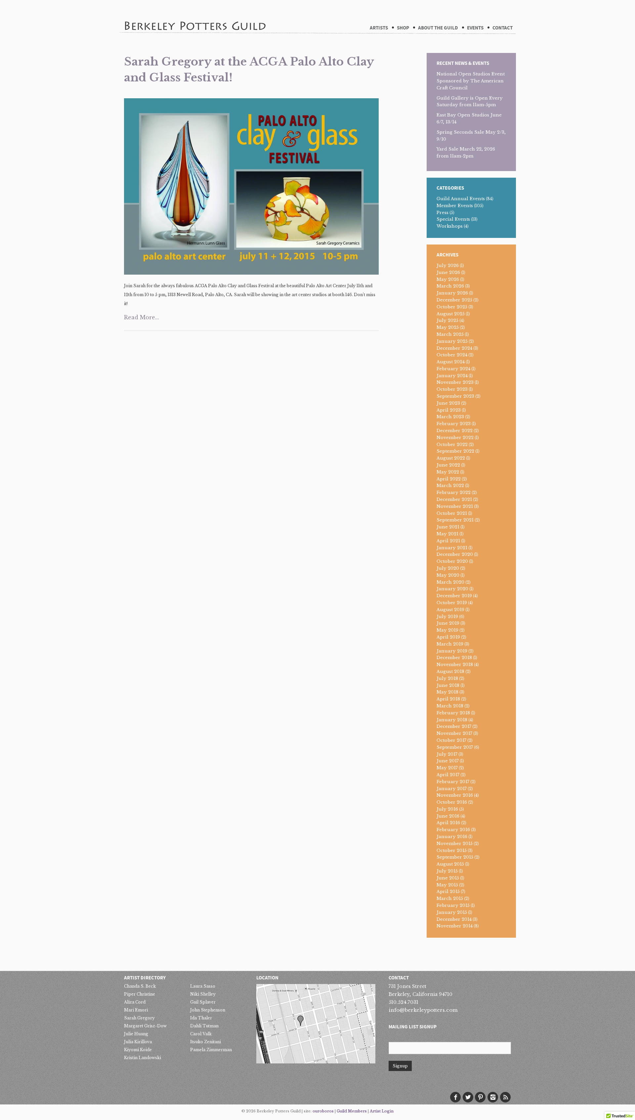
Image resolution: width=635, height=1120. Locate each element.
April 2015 (448, 891)
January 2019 (452, 651)
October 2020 (452, 561)
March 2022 (450, 485)
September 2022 (455, 451)
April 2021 (448, 541)
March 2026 (450, 286)
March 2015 (450, 898)
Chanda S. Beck (140, 986)
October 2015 (452, 850)
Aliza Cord (135, 1002)
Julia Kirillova (138, 1041)
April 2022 (449, 479)
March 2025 (450, 334)
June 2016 (448, 816)
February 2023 (454, 423)
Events (475, 27)
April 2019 (448, 637)
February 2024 (453, 369)
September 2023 (455, 396)
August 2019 (450, 609)
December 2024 (454, 348)
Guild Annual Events (461, 199)
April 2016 (448, 823)
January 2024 (452, 376)
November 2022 (455, 437)
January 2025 (452, 341)
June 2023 (448, 403)
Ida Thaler (201, 1017)
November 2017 (454, 733)
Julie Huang (136, 1033)
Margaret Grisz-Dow (145, 1025)
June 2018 (448, 685)
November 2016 (455, 795)
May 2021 (447, 534)
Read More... (141, 317)
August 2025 (451, 314)
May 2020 (448, 575)
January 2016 (452, 836)
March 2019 (450, 644)
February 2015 (453, 905)
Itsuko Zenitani (205, 1041)
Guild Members (352, 1111)
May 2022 (448, 472)
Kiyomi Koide (138, 1049)
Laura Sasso (202, 986)
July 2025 (447, 320)
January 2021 (452, 548)
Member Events (455, 205)
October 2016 (452, 802)
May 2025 (448, 327)
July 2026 (448, 265)
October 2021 (452, 513)
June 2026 (448, 272)
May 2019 (447, 630)
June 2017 (448, 761)
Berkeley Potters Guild (195, 16)
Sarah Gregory (139, 1017)
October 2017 (451, 740)
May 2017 (447, 768)
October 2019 (452, 602)
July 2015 (447, 871)
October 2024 (452, 355)
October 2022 (452, 444)
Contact (502, 27)
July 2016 (447, 809)
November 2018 (455, 664)
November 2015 (455, 843)
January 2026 (452, 293)
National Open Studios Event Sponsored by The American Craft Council (471, 81)
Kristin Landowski (142, 1057)
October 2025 (452, 307)
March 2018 (450, 706)
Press (442, 212)
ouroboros (323, 1111)
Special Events (453, 219)
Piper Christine (139, 994)
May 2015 (447, 885)
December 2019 (454, 596)
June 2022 (448, 465)
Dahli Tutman (204, 1025)
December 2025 (454, 300)
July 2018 (447, 678)
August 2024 (451, 362)
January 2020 (452, 589)
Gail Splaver (203, 1002)
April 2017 (448, 775)
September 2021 (455, 520)
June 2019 (448, 623)
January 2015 (452, 912)
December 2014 (454, 919)
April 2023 (449, 410)
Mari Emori (136, 1010)
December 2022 (455, 430)
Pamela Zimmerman (211, 1049)
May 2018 (447, 692)
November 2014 (455, 926)
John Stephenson (207, 1010)
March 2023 (450, 417)
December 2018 (454, 657)
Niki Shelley (203, 994)
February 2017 (453, 781)
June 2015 (448, 878)
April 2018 (448, 699)
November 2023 (455, 382)
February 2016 (453, 829)
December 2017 (454, 726)
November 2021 (455, 506)
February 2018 (453, 713)
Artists (379, 27)
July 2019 (447, 616)
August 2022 (451, 458)
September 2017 (455, 747)
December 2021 (454, 499)
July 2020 (448, 568)
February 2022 (454, 492)
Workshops (450, 226)
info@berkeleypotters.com (423, 1010)
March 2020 (450, 582)
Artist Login (382, 1111)
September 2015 (455, 857)
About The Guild (438, 27)
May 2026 (448, 279)
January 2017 (452, 788)
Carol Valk (201, 1033)
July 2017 (447, 754)
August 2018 (450, 671)
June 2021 (448, 527)
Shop (403, 27)
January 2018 (452, 720)
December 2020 (455, 554)
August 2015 (450, 864)
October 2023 (452, 389)
